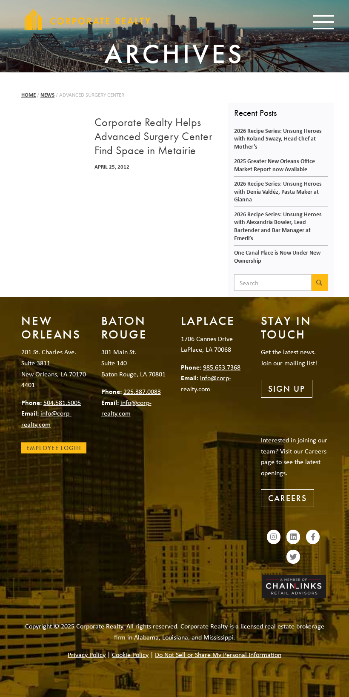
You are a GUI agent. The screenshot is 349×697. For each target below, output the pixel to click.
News (47, 94)
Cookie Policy (130, 654)
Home (28, 94)
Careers (287, 498)
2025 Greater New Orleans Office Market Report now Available (274, 165)
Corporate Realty (87, 19)
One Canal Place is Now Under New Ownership (277, 256)
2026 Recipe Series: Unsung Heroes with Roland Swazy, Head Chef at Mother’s (278, 138)
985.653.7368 (221, 367)
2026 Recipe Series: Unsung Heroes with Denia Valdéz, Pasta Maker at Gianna (278, 191)
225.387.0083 (142, 391)
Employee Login (53, 448)
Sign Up (286, 388)
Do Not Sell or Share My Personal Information (218, 654)
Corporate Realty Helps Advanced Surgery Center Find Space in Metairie (153, 136)
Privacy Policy (87, 654)
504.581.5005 (62, 402)
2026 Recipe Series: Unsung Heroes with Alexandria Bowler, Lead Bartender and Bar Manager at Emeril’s (278, 226)
